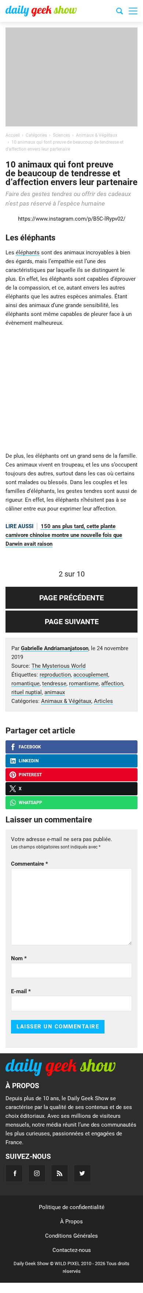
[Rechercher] (119, 12)
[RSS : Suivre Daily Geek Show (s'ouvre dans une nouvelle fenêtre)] (59, 1173)
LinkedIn (28, 760)
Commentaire (29, 864)
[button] (133, 11)
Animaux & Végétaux (66, 701)
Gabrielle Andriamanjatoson (54, 648)
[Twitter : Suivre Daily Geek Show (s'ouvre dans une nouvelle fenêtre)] (82, 1173)
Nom (19, 958)
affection (112, 683)
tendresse (54, 683)
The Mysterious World (58, 666)
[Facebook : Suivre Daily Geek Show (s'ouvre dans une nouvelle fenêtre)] (14, 1173)
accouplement (90, 674)
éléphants (28, 252)
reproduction (55, 674)
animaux (54, 692)
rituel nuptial (26, 692)
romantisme (84, 683)
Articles (103, 701)
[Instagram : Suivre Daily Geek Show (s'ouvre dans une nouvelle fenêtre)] (36, 1173)
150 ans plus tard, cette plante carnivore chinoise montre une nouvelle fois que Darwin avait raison (64, 535)
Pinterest (30, 774)
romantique (25, 683)
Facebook (30, 746)
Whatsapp (30, 802)
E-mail (21, 991)
